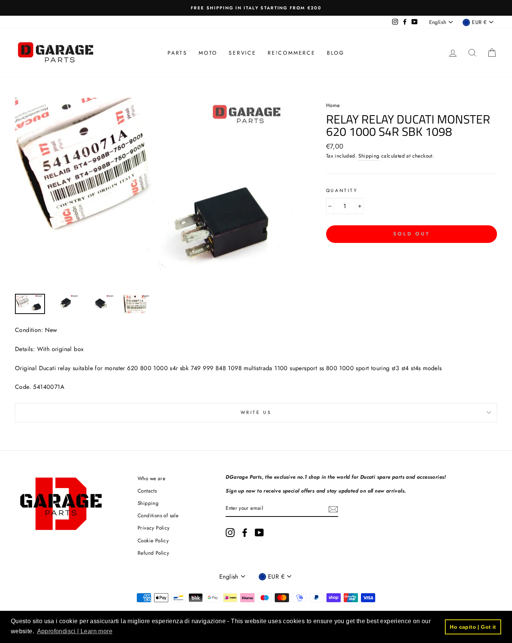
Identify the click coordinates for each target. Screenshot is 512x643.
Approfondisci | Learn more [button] (74, 631)
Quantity (342, 190)
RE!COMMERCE (292, 53)
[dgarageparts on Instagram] (230, 532)
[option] (256, 8)
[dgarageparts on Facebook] (244, 532)
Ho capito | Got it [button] (473, 627)
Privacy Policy (154, 527)
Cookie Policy (153, 540)
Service (242, 53)
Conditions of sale (158, 515)
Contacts (147, 490)
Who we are (151, 478)
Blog (335, 53)
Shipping (368, 155)
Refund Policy (153, 553)
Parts (177, 53)
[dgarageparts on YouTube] (259, 532)
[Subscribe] (333, 509)
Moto (208, 53)
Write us (256, 412)
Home (333, 105)
